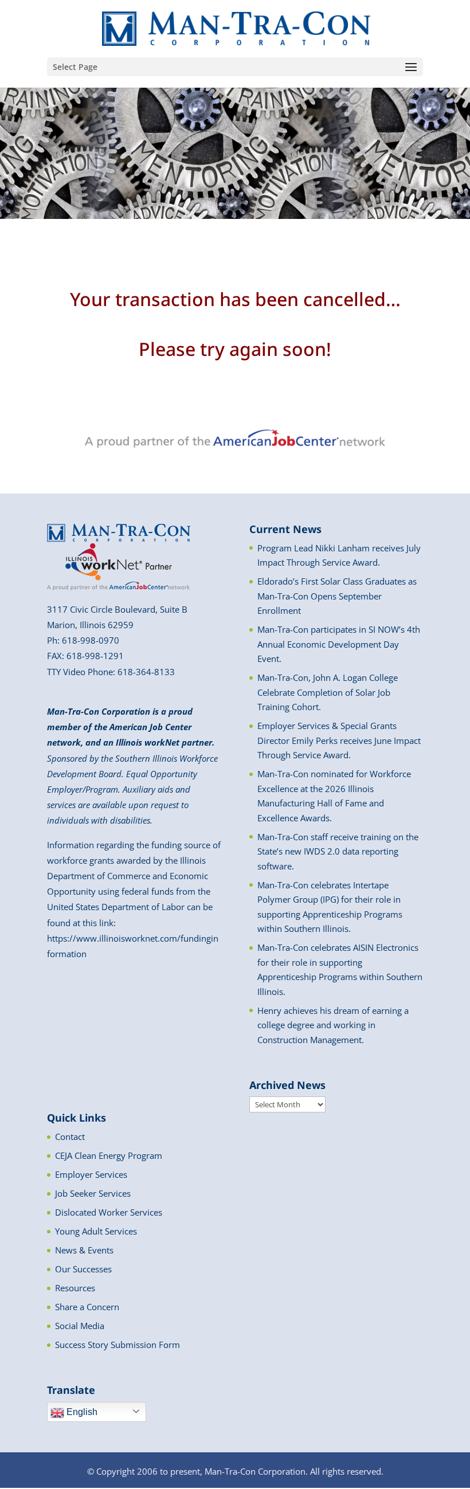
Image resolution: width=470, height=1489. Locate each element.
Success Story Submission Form (117, 1344)
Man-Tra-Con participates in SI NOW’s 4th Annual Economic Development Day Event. (338, 644)
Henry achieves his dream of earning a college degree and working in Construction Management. (333, 1025)
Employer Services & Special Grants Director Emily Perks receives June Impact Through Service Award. (339, 740)
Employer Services (91, 1174)
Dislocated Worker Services (108, 1212)
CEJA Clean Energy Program (108, 1155)
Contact (70, 1136)
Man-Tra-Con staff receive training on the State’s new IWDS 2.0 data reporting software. (337, 851)
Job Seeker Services (93, 1193)
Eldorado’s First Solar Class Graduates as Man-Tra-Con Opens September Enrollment (337, 595)
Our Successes (83, 1269)
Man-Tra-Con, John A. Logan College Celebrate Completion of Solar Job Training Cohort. (327, 692)
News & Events (84, 1250)
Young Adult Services (96, 1231)
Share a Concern (87, 1306)
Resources (75, 1288)
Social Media (79, 1325)
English (80, 1412)
